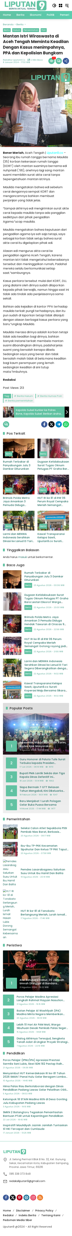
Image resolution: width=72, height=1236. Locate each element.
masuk (22, 557)
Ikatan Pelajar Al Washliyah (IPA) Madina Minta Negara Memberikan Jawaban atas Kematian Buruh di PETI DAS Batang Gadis (42, 1012)
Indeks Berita (27, 1215)
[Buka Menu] (60, 5)
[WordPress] (26, 1197)
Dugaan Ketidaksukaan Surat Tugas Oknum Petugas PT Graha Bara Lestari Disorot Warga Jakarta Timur (53, 465)
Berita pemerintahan (20, 400)
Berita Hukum (25, 396)
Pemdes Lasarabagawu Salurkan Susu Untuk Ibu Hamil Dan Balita (43, 871)
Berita (7, 30)
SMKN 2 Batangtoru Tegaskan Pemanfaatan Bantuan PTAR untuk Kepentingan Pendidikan (33, 1114)
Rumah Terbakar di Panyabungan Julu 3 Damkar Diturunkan (16, 465)
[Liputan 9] (25, 5)
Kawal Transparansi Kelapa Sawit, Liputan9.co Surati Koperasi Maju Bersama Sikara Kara (51, 537)
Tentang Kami (50, 1215)
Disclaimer (23, 1210)
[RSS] (40, 1197)
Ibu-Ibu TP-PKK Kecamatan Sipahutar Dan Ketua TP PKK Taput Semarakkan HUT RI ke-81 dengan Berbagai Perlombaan (44, 847)
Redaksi (8, 1215)
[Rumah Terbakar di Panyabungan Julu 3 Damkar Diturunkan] (19, 448)
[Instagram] (33, 1197)
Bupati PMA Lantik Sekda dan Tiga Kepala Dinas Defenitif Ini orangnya (42, 775)
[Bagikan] (66, 61)
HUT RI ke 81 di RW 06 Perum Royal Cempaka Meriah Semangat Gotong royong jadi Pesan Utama (52, 501)
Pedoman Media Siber (17, 1220)
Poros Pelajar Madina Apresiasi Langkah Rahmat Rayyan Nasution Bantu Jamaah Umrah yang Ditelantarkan (40, 998)
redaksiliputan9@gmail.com (27, 1181)
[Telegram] (59, 424)
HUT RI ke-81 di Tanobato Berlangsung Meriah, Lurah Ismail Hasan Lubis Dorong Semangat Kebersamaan (43, 912)
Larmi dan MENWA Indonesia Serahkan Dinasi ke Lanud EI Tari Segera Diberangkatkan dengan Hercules (17, 537)
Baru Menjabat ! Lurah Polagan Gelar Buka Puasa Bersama (40, 803)
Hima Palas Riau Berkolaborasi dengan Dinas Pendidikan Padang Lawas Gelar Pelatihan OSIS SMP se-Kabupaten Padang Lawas (34, 1088)
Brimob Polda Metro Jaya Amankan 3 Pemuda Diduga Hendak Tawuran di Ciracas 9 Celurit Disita (18, 501)
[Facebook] (44, 424)
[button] (54, 5)
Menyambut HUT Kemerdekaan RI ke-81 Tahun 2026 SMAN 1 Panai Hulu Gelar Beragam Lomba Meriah (34, 1075)
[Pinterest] (20, 1197)
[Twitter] (51, 424)
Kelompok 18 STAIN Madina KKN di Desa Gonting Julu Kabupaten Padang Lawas (35, 1101)
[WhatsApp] (66, 424)
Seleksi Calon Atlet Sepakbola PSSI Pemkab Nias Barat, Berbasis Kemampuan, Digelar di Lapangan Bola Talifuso (44, 830)
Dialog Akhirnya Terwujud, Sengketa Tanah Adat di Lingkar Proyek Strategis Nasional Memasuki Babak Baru (43, 1040)
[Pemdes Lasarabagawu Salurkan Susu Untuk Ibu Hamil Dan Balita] (10, 872)
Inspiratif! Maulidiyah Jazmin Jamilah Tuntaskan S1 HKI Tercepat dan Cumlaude (35, 1127)
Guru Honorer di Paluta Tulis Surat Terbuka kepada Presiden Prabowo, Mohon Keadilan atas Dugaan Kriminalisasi (42, 761)
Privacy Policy (44, 1210)
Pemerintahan (31, 30)
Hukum (16, 30)
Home (7, 1210)
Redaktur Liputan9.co (14, 60)
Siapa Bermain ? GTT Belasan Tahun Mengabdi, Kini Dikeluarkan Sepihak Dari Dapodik (42, 789)
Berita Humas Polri (51, 396)
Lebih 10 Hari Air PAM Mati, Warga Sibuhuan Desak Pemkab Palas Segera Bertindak (42, 1026)
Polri (44, 30)
